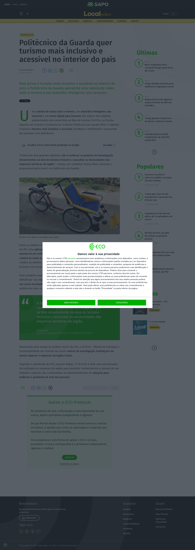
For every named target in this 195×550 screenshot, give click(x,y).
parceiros (72, 258)
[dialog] (97, 275)
